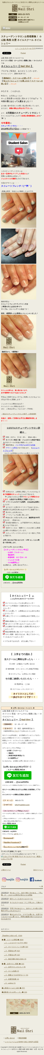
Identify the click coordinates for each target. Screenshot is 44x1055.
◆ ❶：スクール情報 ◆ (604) (12, 940)
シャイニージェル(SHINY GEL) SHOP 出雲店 (21, 1042)
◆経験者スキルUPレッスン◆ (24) (14, 992)
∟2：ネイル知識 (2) (11, 971)
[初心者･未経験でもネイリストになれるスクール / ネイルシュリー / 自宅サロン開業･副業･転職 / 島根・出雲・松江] (23, 10)
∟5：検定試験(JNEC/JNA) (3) (15, 959)
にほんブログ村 (7, 859)
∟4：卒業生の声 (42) (12, 955)
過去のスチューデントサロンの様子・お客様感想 (19, 414)
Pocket (23, 53)
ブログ (16, 731)
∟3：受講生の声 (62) (12, 951)
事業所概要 (22, 1038)
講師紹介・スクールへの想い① (16, 78)
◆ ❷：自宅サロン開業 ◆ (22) (13, 964)
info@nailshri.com (22, 805)
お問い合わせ (10, 1038)
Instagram (8, 838)
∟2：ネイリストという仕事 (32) (16, 947)
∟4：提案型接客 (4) (11, 979)
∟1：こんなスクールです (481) (15, 943)
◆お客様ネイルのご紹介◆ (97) (13, 988)
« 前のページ (6, 870)
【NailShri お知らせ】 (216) (12, 936)
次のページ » (38, 870)
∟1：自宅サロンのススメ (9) (15, 967)
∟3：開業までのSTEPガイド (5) (16, 975)
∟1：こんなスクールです (25, 48)
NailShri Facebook (12, 842)
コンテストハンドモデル (13, 847)
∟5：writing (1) (10, 983)
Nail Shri (26, 66)
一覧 (41, 886)
